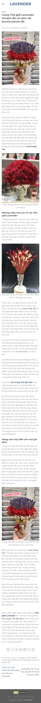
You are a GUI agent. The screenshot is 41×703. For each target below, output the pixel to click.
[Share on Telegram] (33, 650)
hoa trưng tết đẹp (24, 660)
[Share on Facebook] (12, 650)
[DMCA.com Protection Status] (20, 692)
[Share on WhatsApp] (8, 650)
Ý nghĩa (16, 697)
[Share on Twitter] (16, 650)
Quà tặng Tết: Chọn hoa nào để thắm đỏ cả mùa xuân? (30, 672)
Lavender (20, 4)
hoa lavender (22, 351)
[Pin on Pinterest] (20, 650)
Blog (4, 12)
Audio (23, 697)
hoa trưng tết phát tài (9, 660)
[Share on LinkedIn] (25, 650)
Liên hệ (31, 697)
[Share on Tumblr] (29, 650)
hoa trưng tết (32, 658)
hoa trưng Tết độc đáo (21, 382)
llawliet (24, 28)
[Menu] (3, 4)
